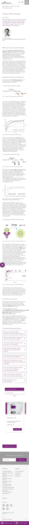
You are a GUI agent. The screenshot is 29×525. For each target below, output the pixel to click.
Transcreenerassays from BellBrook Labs (12, 51)
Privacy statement (19, 471)
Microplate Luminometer (8, 487)
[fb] (7, 505)
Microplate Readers (7, 471)
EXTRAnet (17, 474)
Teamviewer (18, 476)
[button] (26, 2)
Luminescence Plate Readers (7, 482)
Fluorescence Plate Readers (6, 479)
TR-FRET (23, 248)
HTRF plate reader (6, 485)
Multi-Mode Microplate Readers (7, 476)
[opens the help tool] (2, 265)
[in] (3, 505)
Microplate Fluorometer (8, 489)
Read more (17, 429)
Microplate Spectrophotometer (7, 491)
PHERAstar (12, 310)
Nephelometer (5, 493)
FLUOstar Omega (8, 312)
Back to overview (9, 446)
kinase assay (18, 80)
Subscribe (21, 460)
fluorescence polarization (11, 151)
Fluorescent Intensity (21, 169)
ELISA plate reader (6, 484)
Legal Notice (18, 473)
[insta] (3, 509)
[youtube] (11, 505)
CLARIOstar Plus (22, 310)
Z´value (12, 305)
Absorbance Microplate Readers (7, 473)
